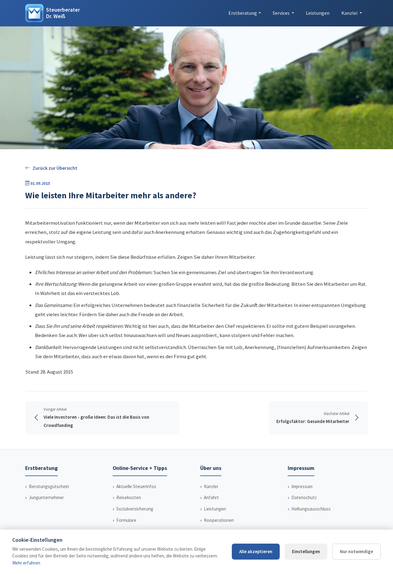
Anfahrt (211, 497)
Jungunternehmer (46, 497)
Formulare (126, 520)
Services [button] (281, 13)
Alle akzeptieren (255, 551)
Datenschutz (304, 497)
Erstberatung (242, 13)
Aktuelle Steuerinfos (136, 486)
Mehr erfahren (26, 563)
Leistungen (317, 13)
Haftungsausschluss (311, 509)
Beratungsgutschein (49, 486)
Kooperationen (219, 520)
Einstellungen (306, 551)
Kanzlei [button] (349, 13)
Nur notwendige (356, 551)
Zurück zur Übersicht (55, 168)
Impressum (302, 486)
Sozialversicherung (134, 509)
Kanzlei (211, 486)
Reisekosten (128, 497)
